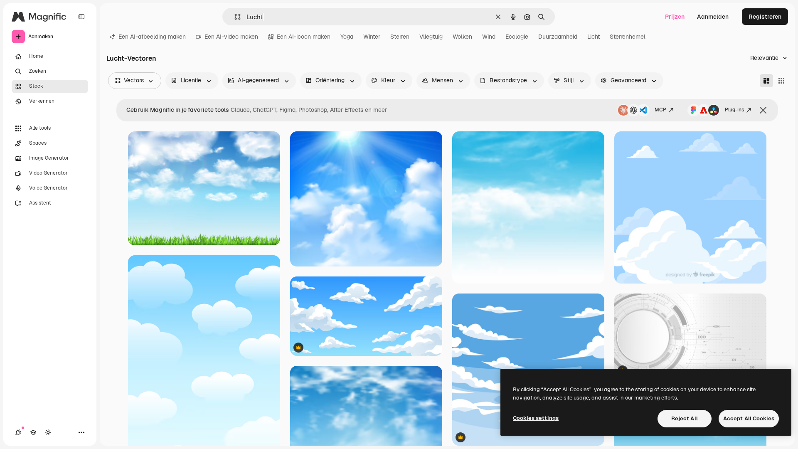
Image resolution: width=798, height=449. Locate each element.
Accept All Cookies (748, 418)
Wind (488, 36)
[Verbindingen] (18, 432)
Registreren (765, 16)
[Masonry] (766, 80)
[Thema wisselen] (48, 432)
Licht (593, 36)
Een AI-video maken (231, 36)
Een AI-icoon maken (303, 36)
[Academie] (33, 432)
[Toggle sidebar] (81, 16)
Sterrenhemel (627, 36)
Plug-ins (734, 109)
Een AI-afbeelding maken (152, 36)
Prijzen (675, 16)
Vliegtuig (431, 36)
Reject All (684, 418)
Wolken (462, 36)
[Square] (781, 80)
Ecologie (516, 36)
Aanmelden (713, 16)
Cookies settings (536, 418)
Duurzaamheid (557, 36)
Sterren (399, 36)
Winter (371, 36)
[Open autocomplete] (234, 17)
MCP (660, 109)
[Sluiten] (763, 110)
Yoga (346, 36)
